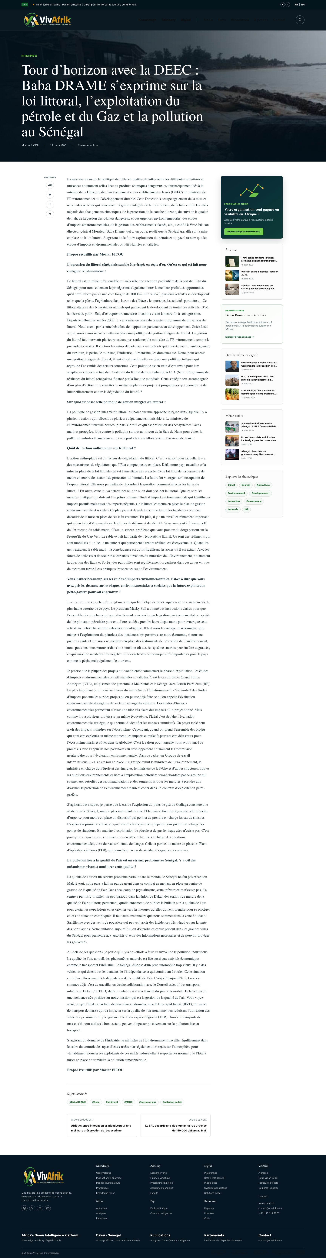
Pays (222, 20)
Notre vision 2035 (267, 1177)
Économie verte (158, 1172)
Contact (279, 20)
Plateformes (210, 1172)
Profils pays (102, 1187)
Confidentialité (260, 1253)
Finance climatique (160, 1177)
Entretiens (101, 1218)
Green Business (218, 1253)
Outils (207, 1218)
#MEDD (128, 1102)
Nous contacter (266, 1203)
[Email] (48, 1208)
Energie (246, 485)
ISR (246, 509)
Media (208, 20)
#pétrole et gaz (147, 1102)
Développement (260, 493)
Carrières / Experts (268, 1187)
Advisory (169, 20)
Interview (29, 55)
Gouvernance (253, 501)
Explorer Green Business (239, 337)
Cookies (300, 1253)
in (50, 194)
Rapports (209, 1208)
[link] (25, 1208)
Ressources (240, 20)
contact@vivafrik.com (270, 1208)
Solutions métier (212, 1193)
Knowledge (147, 20)
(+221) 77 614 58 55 (268, 1213)
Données (209, 1213)
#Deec (95, 1102)
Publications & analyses (108, 1177)
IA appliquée (210, 1182)
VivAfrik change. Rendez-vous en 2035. (59, 4)
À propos (261, 20)
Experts (154, 1193)
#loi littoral (112, 1102)
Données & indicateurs (108, 1182)
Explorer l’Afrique (159, 1208)
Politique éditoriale (268, 1182)
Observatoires (103, 1172)
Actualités (101, 1208)
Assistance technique (161, 1187)
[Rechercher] (300, 19)
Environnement (236, 493)
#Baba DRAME (78, 1102)
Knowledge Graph (105, 1193)
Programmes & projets (161, 1182)
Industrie (233, 509)
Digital (186, 20)
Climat (231, 485)
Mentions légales (239, 1253)
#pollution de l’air (172, 1102)
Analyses (101, 1213)
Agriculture (263, 485)
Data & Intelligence (214, 1177)
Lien (50, 184)
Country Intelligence (161, 1213)
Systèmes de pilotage (215, 1187)
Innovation (234, 501)
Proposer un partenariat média (244, 231)
